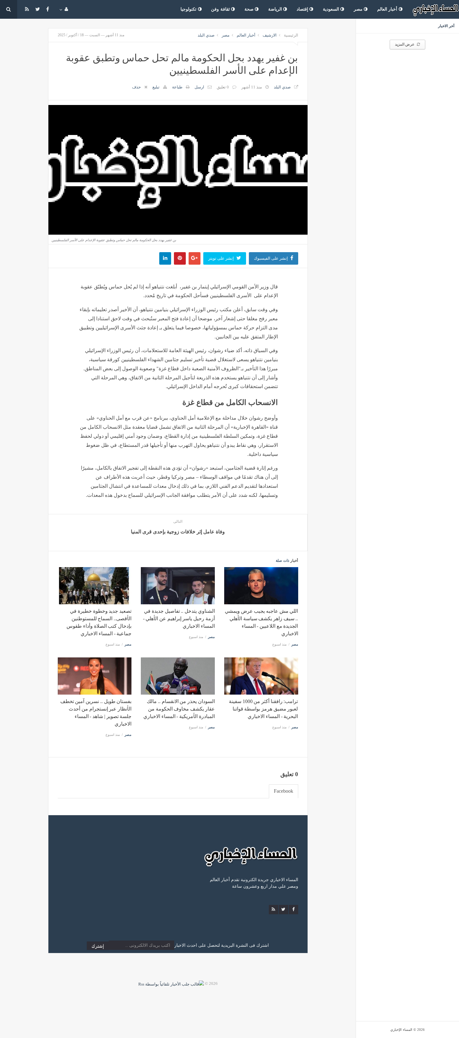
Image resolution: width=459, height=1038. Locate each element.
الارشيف (270, 35)
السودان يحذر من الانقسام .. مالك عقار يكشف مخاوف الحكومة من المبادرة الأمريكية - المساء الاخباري (179, 709)
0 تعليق (223, 87)
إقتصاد (303, 9)
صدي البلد (206, 35)
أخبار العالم (388, 9)
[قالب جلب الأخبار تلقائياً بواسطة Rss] (171, 983)
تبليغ (156, 87)
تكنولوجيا (189, 9)
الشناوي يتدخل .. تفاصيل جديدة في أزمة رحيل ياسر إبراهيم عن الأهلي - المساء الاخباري (179, 618)
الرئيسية (291, 35)
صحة (249, 9)
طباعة (177, 87)
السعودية (332, 9)
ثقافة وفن (221, 9)
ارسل (199, 87)
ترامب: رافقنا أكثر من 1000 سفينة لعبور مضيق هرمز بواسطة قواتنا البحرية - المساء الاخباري (263, 709)
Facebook (283, 791)
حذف (136, 87)
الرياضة (276, 9)
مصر (359, 9)
